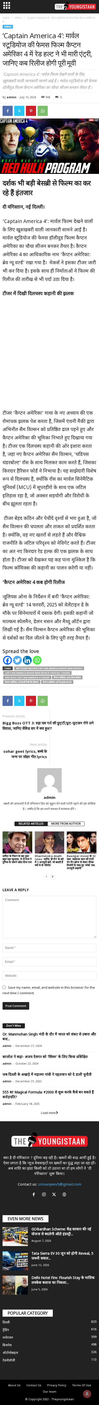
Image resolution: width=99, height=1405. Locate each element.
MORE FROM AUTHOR (66, 824)
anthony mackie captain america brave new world (49, 668)
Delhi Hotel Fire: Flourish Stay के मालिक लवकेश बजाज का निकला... (63, 1280)
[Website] (65, 1195)
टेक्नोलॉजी (9, 1360)
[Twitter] (19, 111)
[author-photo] (49, 780)
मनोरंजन (18, 17)
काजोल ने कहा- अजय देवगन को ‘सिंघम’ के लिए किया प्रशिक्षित (45, 1057)
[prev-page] (46, 876)
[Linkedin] (27, 660)
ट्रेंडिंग (6, 1330)
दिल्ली (6, 1322)
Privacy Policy (56, 1385)
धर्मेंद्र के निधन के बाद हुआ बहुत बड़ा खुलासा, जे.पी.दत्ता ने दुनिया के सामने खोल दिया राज (17, 859)
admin (11, 97)
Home (6, 17)
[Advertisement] (49, 356)
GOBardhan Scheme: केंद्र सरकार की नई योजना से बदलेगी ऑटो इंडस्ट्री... (61, 1232)
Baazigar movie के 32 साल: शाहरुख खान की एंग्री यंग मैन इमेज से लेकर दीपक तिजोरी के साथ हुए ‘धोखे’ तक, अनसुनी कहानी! (81, 862)
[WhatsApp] (43, 111)
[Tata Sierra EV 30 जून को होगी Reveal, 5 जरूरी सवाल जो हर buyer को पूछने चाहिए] (15, 1260)
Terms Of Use (81, 1385)
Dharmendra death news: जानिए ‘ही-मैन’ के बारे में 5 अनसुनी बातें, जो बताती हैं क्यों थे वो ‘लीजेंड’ (49, 860)
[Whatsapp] (37, 660)
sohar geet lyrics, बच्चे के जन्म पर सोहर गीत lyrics (25, 754)
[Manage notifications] (87, 1394)
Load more (48, 1113)
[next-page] (52, 876)
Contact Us (33, 1385)
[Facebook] (8, 111)
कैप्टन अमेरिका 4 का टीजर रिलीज (67, 677)
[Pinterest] (31, 111)
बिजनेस (7, 1345)
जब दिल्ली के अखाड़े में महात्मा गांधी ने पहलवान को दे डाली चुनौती (47, 1074)
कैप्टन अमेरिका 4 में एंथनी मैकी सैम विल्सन (22, 682)
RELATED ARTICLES (31, 824)
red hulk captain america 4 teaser (27, 677)
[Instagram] (45, 1195)
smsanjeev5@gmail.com (59, 1184)
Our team (49, 1392)
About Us (14, 1385)
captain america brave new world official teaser (37, 673)
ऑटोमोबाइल (10, 1353)
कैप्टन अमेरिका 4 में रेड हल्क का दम (57, 682)
